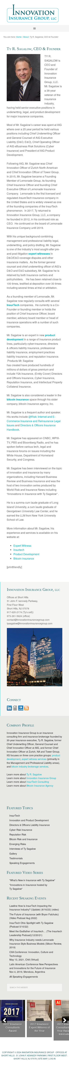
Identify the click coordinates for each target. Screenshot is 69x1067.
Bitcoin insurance (23, 558)
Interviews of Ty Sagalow (22, 848)
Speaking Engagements (22, 863)
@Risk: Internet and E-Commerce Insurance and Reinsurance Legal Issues (34, 421)
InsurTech (14, 815)
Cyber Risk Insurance (20, 829)
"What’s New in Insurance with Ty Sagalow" (32, 880)
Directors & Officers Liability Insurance (29, 825)
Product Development (26, 554)
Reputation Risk (17, 834)
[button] (4, 1020)
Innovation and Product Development (29, 820)
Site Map (42, 1058)
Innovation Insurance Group (34, 14)
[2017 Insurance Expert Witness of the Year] (39, 1010)
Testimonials (16, 858)
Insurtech (18, 550)
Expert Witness (22, 545)
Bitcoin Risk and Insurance (23, 839)
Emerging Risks (17, 844)
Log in (52, 1058)
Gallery (13, 853)
